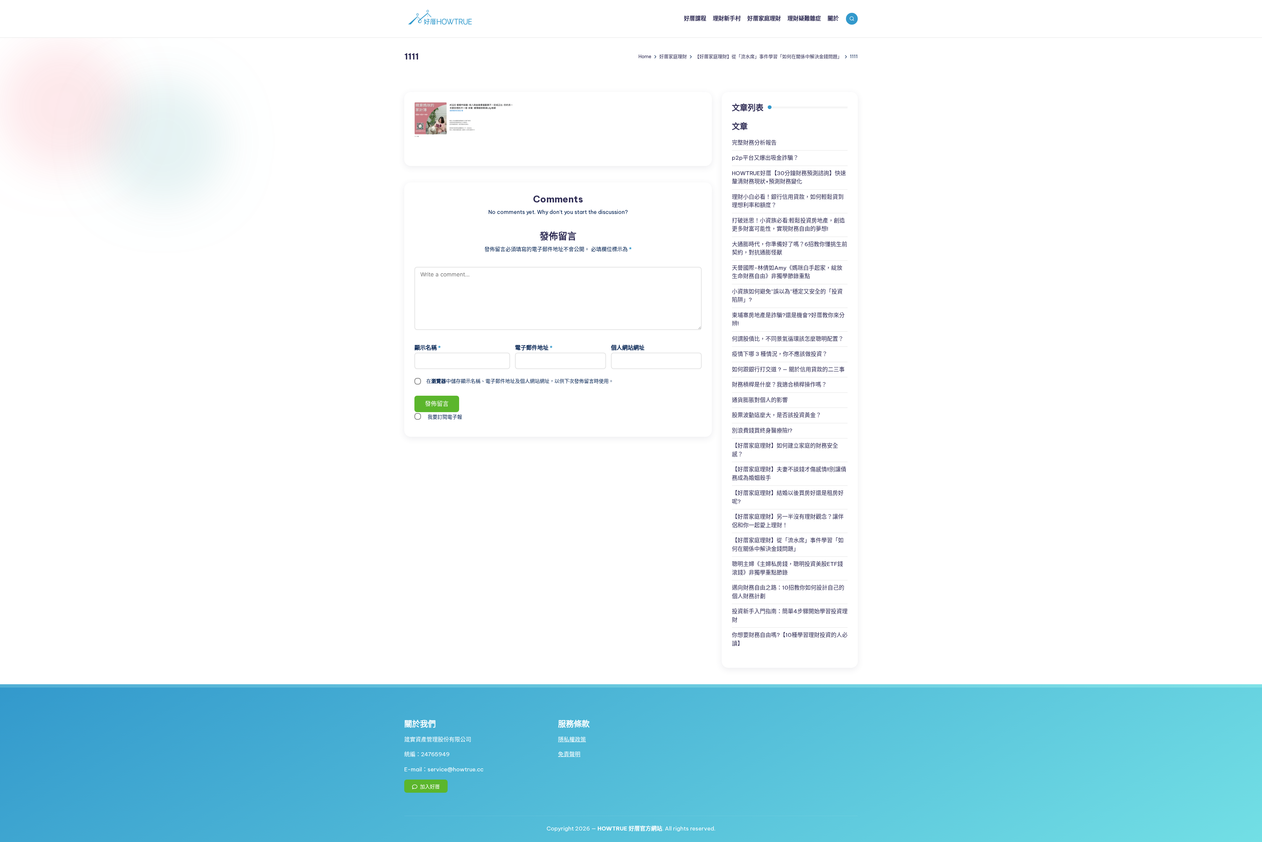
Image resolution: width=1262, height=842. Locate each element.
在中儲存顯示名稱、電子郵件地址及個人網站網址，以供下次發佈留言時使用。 (520, 381)
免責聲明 (569, 754)
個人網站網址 (627, 347)
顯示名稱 (427, 347)
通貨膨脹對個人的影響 (760, 400)
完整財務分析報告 (754, 142)
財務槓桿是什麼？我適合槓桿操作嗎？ (779, 384)
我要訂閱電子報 (445, 417)
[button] (426, 786)
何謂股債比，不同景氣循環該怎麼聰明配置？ (788, 338)
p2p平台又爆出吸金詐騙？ (765, 157)
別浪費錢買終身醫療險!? (762, 430)
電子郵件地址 (533, 347)
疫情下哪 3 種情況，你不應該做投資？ (780, 354)
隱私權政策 (572, 739)
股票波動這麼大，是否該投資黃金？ (776, 415)
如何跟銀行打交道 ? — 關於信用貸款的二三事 (788, 369)
